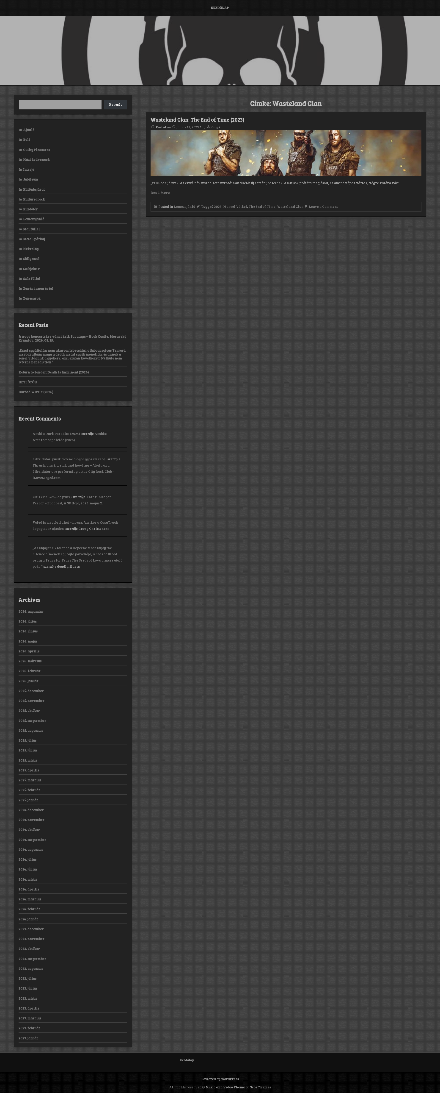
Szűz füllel (31, 278)
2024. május (28, 879)
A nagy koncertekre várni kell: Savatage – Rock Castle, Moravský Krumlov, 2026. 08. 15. (72, 338)
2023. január (28, 1038)
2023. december (31, 928)
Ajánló (28, 129)
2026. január (28, 681)
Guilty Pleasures (36, 149)
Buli (26, 139)
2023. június (28, 988)
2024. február (29, 909)
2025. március (30, 780)
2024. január (28, 919)
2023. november (31, 938)
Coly (214, 127)
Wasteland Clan (290, 206)
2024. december (31, 809)
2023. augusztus (31, 968)
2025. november (31, 700)
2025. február (29, 789)
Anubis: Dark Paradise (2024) (56, 433)
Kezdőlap (220, 7)
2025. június (28, 750)
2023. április (29, 1008)
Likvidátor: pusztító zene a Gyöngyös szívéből (70, 459)
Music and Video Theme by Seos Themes (238, 1087)
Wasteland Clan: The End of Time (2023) (197, 119)
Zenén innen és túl (38, 288)
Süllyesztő (31, 258)
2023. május (28, 998)
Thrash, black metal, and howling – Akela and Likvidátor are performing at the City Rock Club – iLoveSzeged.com (73, 471)
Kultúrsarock (34, 199)
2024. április (29, 889)
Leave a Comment (323, 206)
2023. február (29, 1028)
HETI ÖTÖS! (28, 382)
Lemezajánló (184, 206)
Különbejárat (34, 189)
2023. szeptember (32, 958)
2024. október (29, 829)
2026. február (30, 670)
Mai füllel (31, 229)
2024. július (27, 859)
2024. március (30, 899)
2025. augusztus (31, 730)
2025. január (28, 800)
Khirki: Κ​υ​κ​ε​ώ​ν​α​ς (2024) (52, 497)
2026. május (28, 641)
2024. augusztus (31, 849)
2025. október (29, 710)
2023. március (30, 1018)
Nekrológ (31, 248)
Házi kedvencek (36, 159)
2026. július (28, 621)
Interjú (28, 169)
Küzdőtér (30, 209)
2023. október (29, 948)
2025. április (29, 770)
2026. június (28, 631)
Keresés (115, 104)
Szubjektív (31, 268)
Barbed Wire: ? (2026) (36, 391)
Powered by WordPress (220, 1078)
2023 (218, 206)
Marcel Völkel (235, 206)
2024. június (28, 869)
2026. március (30, 661)
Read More (160, 192)
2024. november (31, 819)
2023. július (27, 978)
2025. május (28, 760)
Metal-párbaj (34, 238)
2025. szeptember (32, 720)
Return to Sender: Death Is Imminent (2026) (54, 372)
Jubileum (30, 179)
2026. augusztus (31, 611)
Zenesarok (32, 298)
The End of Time (262, 206)
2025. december (31, 690)
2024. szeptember (32, 839)
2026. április (29, 651)
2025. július (27, 740)
